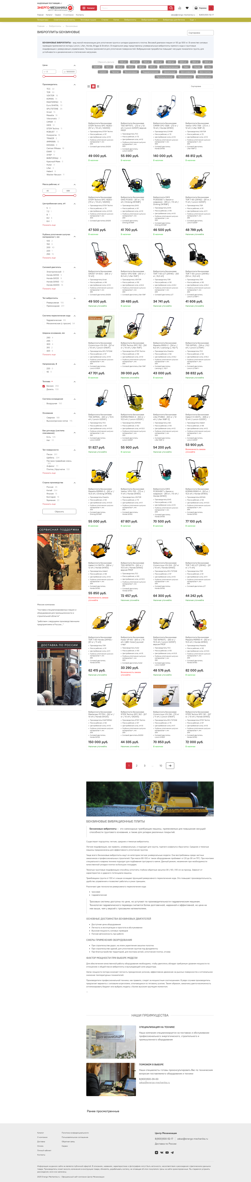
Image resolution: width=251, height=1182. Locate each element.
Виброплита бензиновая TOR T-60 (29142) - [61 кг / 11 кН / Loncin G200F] (198, 199)
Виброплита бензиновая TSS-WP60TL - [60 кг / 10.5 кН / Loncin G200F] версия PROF (164, 641)
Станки (104, 19)
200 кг (159, 62)
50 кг (108, 67)
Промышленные (164, 77)
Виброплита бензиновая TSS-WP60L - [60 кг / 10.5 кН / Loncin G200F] (100, 417)
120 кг (135, 62)
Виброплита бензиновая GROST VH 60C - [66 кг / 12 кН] (100, 273)
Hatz (186, 67)
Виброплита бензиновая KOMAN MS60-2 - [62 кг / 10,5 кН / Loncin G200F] (133, 417)
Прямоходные (185, 77)
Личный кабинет (44, 1150)
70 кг (130, 67)
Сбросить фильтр (106, 62)
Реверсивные (204, 77)
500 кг (97, 67)
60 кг (119, 67)
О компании (68, 15)
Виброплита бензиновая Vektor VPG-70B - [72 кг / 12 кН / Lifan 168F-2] (198, 125)
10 (161, 765)
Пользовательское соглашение (75, 1137)
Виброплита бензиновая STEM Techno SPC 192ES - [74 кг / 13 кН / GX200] (100, 199)
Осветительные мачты (64, 19)
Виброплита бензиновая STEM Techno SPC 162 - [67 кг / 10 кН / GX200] (134, 714)
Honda (197, 67)
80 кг (141, 67)
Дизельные (169, 72)
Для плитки (205, 72)
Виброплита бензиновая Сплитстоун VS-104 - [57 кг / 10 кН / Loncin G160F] (101, 345)
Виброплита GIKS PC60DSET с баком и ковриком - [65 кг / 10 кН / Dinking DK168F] (166, 201)
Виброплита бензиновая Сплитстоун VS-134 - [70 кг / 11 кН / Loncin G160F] (166, 714)
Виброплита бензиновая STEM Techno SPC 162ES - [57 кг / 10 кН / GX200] (100, 125)
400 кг (207, 62)
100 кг (123, 62)
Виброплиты (130, 19)
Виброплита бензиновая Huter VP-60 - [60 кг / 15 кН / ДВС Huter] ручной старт (132, 641)
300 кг (183, 62)
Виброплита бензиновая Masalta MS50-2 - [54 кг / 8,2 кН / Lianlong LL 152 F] (165, 345)
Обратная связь (68, 1141)
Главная (40, 15)
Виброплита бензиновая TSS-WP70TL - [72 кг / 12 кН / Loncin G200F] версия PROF (133, 127)
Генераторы (42, 19)
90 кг (152, 67)
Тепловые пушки (88, 19)
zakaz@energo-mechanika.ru (183, 15)
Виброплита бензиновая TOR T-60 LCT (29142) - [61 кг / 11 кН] (198, 565)
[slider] (44, 76)
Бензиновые (131, 72)
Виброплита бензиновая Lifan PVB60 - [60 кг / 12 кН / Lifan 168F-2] (164, 417)
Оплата (40, 1146)
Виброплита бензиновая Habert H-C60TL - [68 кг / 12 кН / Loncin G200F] (198, 417)
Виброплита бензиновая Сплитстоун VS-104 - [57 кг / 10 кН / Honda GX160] (166, 565)
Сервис (58, 15)
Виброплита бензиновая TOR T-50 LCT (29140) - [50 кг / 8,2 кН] (166, 273)
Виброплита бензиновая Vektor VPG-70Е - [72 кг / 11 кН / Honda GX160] (133, 491)
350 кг (195, 62)
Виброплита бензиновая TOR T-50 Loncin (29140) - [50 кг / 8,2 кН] (198, 273)
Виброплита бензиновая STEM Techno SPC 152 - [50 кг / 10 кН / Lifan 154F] (134, 345)
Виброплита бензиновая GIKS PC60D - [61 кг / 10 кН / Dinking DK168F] (132, 199)
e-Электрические (169, 67)
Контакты (80, 15)
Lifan (208, 67)
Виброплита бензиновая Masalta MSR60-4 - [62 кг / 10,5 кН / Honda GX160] (198, 639)
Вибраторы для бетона (174, 19)
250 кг (171, 62)
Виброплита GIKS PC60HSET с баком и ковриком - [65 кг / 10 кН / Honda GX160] (166, 492)
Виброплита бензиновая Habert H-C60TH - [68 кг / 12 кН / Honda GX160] (100, 565)
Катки (116, 19)
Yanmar (115, 72)
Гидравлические (150, 72)
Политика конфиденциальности (75, 1133)
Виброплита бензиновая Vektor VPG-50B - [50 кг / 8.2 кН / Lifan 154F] (133, 273)
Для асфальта (187, 72)
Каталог (91, 8)
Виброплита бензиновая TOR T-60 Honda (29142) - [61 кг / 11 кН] (100, 639)
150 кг (147, 62)
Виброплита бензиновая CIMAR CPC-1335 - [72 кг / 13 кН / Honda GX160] (165, 125)
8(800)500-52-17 (206, 15)
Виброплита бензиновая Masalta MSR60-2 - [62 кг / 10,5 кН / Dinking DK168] (101, 491)
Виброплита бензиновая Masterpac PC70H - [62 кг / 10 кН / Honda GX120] (101, 714)
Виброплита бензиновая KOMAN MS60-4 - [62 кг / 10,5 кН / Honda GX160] (198, 491)
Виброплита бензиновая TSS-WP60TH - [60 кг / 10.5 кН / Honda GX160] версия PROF (132, 566)
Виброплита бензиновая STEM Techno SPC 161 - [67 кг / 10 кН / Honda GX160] (198, 714)
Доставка (41, 1141)
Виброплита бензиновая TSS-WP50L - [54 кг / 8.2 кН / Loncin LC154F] (197, 345)
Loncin (103, 72)
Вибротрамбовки (149, 19)
